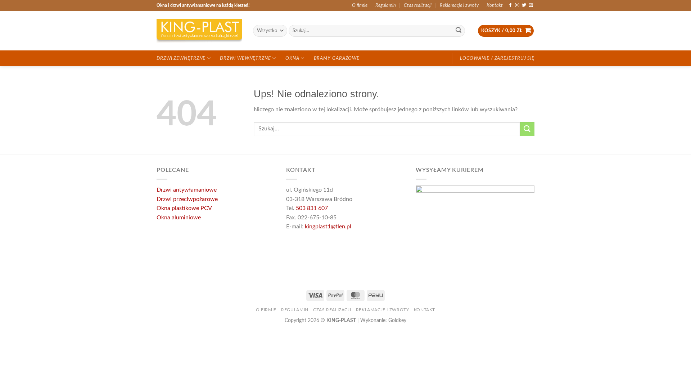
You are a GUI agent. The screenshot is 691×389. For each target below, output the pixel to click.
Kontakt (495, 5)
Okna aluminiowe (179, 217)
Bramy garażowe (337, 58)
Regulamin (385, 5)
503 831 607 (312, 208)
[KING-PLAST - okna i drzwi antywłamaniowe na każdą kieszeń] (199, 31)
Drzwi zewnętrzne (181, 58)
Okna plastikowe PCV (184, 208)
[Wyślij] (458, 31)
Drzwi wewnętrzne (245, 58)
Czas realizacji (418, 5)
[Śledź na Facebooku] (510, 5)
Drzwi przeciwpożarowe (187, 199)
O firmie (359, 5)
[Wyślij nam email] (531, 5)
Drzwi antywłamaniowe (187, 190)
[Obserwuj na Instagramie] (517, 5)
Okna (292, 58)
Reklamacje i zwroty (459, 5)
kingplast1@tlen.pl (328, 226)
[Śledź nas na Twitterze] (524, 5)
